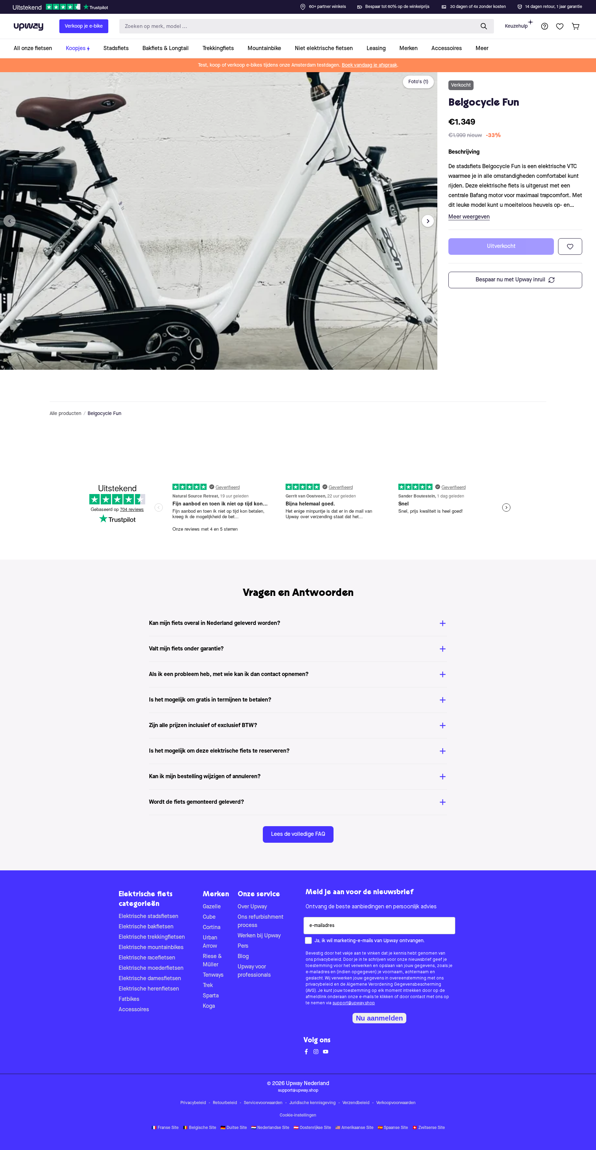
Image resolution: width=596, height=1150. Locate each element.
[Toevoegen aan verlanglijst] (570, 246)
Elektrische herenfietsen (149, 989)
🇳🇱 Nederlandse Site (270, 1128)
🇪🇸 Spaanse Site (393, 1128)
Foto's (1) (418, 81)
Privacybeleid (193, 1103)
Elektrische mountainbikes (151, 947)
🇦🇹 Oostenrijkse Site (312, 1128)
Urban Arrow (210, 942)
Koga (209, 1006)
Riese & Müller (212, 961)
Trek (208, 985)
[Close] (303, 4)
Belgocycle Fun (104, 413)
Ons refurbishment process (261, 921)
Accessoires (134, 1010)
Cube (209, 917)
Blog (243, 956)
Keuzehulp (516, 26)
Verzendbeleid (355, 1103)
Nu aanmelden (379, 1018)
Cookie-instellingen (298, 1115)
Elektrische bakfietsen (146, 927)
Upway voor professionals (254, 971)
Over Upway (252, 907)
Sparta (211, 996)
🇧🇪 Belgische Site (199, 1128)
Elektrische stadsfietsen (148, 916)
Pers (243, 946)
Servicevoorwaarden (263, 1103)
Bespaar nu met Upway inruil (510, 280)
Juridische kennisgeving (312, 1103)
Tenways (213, 975)
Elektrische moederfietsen (151, 968)
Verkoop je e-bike (84, 26)
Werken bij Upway (259, 936)
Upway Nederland (307, 1083)
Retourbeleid (225, 1103)
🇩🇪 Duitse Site (233, 1128)
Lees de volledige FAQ (298, 834)
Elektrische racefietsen (147, 958)
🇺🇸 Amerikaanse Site (354, 1128)
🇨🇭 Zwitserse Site (428, 1128)
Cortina (211, 927)
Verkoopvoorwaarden (396, 1103)
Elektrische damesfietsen (150, 979)
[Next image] (428, 221)
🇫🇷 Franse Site (165, 1128)
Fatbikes (129, 999)
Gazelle (212, 907)
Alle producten (65, 413)
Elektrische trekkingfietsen (152, 937)
